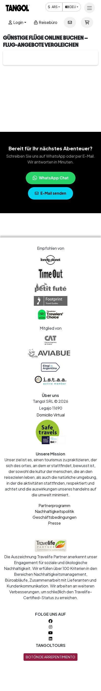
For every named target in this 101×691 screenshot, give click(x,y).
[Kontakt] (70, 22)
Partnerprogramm (54, 505)
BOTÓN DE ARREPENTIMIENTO (50, 657)
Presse (54, 523)
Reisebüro (47, 22)
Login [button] (18, 22)
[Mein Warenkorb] (87, 22)
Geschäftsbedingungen (54, 517)
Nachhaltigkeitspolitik (54, 511)
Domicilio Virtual (51, 414)
